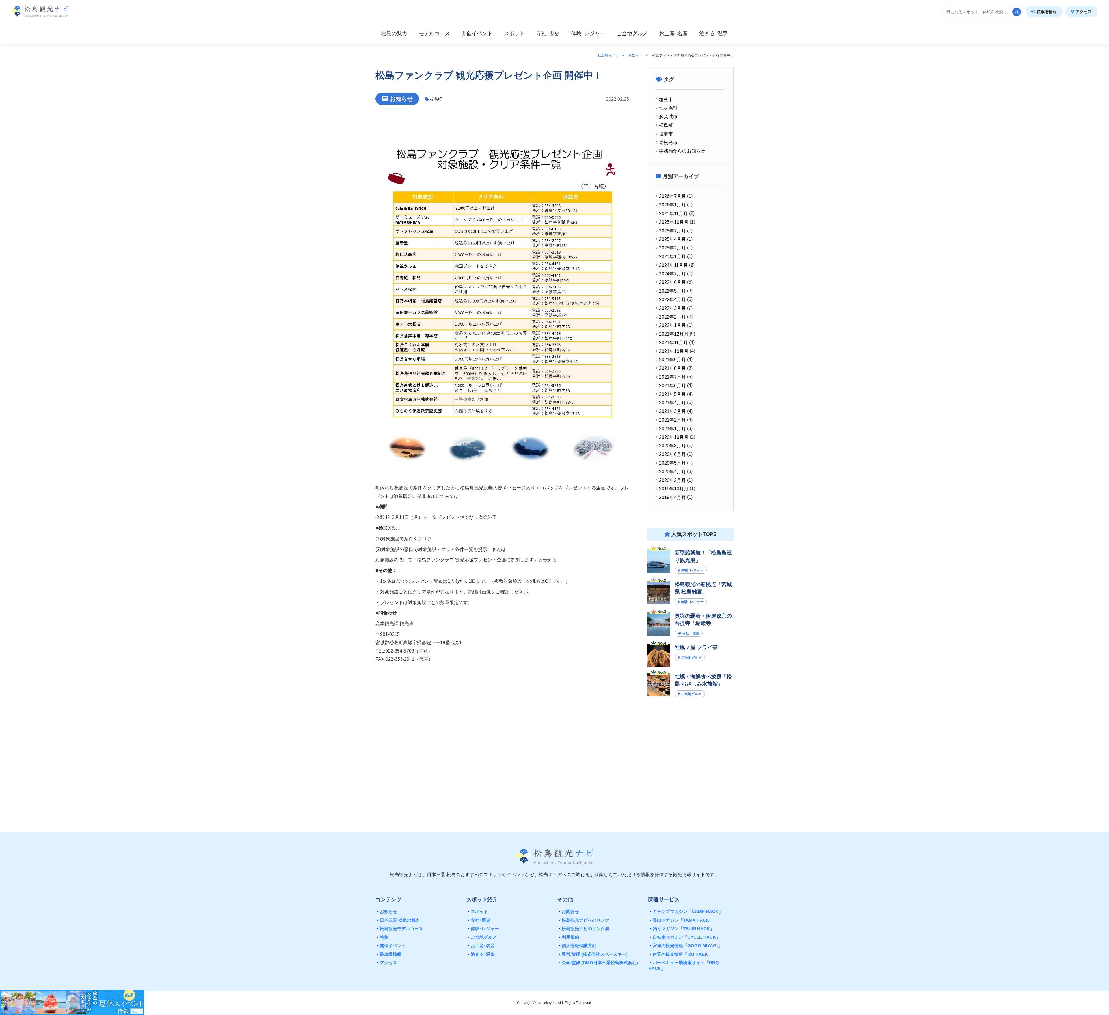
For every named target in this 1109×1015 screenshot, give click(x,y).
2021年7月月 (672, 377)
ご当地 (632, 33)
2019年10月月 (674, 488)
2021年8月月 (672, 368)
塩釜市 (666, 99)
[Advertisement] (690, 758)
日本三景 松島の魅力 (397, 920)
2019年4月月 (672, 497)
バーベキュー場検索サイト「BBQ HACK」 (683, 965)
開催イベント (390, 945)
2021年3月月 (672, 411)
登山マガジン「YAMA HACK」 (681, 920)
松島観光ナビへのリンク (583, 920)
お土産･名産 (480, 945)
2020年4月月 (672, 471)
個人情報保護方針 (576, 945)
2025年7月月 (672, 230)
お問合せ (568, 911)
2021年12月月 (674, 333)
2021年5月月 (672, 394)
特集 (381, 937)
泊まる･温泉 (480, 954)
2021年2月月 (672, 420)
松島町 (436, 99)
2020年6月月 (672, 454)
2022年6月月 (672, 282)
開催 (476, 33)
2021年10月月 (674, 351)
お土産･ (673, 33)
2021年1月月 (672, 428)
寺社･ (548, 33)
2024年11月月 (673, 265)
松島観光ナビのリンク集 (583, 928)
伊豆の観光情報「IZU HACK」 (680, 954)
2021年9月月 (672, 359)
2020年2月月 (672, 480)
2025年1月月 (672, 256)
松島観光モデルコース (399, 928)
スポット (514, 33)
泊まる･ (713, 33)
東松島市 (668, 142)
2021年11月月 (673, 342)
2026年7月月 (672, 196)
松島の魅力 (394, 33)
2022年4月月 (672, 299)
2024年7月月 (672, 273)
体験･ (588, 33)
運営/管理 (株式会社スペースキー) (592, 954)
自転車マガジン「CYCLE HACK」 (684, 937)
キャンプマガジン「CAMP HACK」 (685, 911)
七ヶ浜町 (668, 107)
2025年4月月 (672, 239)
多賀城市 (668, 116)
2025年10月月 (674, 222)
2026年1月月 (672, 204)
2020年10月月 (674, 437)
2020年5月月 (672, 463)
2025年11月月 (673, 213)
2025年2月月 (672, 247)
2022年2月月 (672, 316)
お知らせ (386, 911)
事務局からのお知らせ (682, 150)
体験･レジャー (482, 928)
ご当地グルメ (481, 937)
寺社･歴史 (478, 920)
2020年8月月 (672, 445)
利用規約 (568, 937)
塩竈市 (666, 133)
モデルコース (434, 33)
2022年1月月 (672, 325)
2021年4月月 (672, 402)
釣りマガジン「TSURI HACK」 (681, 928)
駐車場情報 (1046, 11)
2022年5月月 (672, 290)
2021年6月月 (672, 385)
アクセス (1083, 11)
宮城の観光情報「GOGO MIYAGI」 (685, 945)
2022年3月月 (672, 308)
